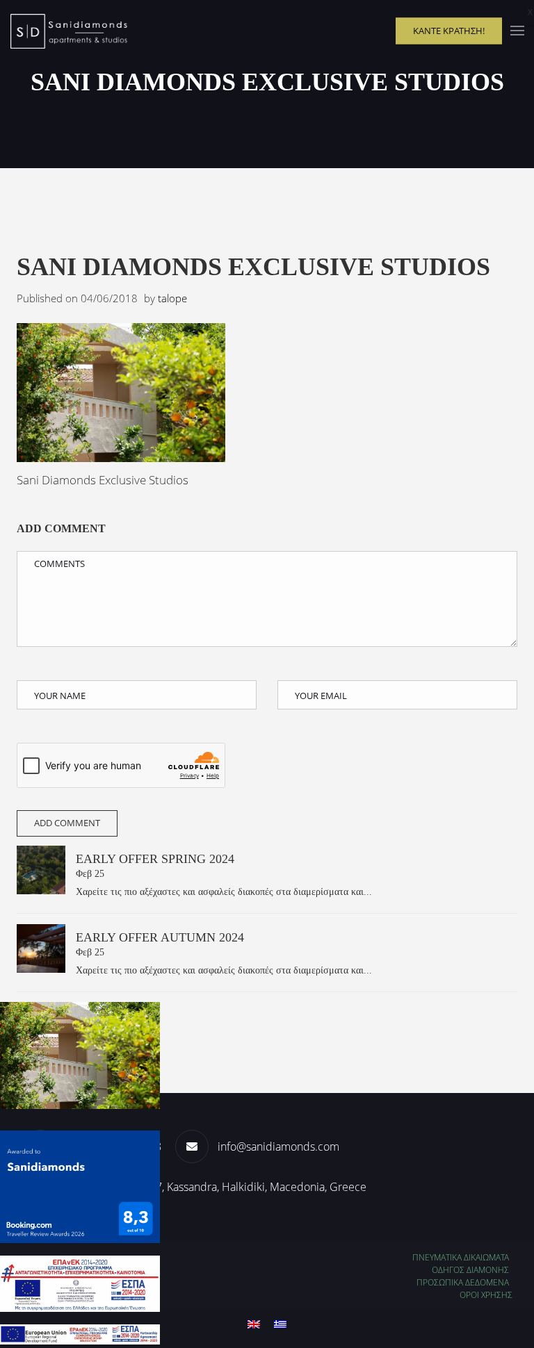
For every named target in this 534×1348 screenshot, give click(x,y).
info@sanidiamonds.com (278, 1146)
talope (172, 298)
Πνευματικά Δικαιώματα (460, 1257)
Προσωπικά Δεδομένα (462, 1282)
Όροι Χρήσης (486, 1295)
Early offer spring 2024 (155, 859)
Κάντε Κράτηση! (449, 30)
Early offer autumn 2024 (160, 937)
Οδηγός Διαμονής (470, 1270)
